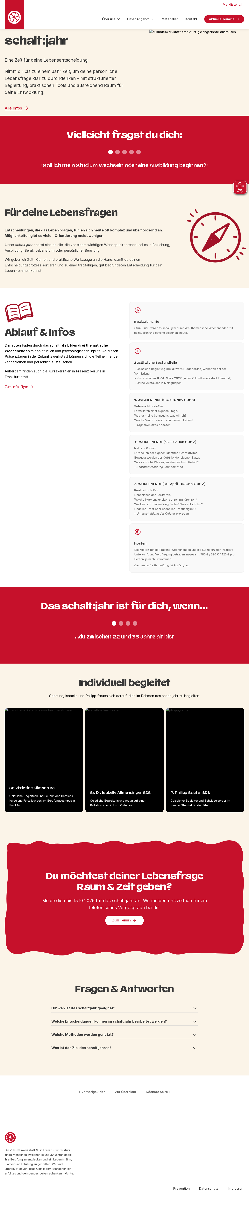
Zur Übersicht (125, 1092)
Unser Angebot (138, 19)
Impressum (236, 1188)
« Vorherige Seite (92, 1092)
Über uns (108, 19)
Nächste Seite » (158, 1092)
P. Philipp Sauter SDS (190, 793)
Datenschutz (208, 1188)
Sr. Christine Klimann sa (32, 788)
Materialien (170, 19)
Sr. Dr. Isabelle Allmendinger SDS (120, 793)
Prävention (181, 1188)
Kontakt (191, 19)
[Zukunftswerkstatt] (41, 1138)
